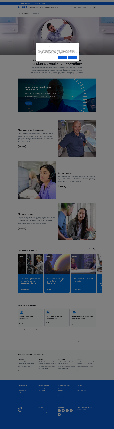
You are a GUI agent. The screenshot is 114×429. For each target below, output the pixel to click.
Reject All (62, 57)
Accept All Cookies (72, 57)
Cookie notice (68, 53)
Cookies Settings (42, 57)
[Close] (77, 44)
